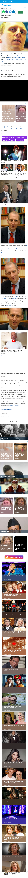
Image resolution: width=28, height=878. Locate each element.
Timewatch (3, 298)
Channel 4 (11, 300)
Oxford (23, 57)
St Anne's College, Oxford (17, 129)
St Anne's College (17, 57)
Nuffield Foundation (13, 405)
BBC (17, 296)
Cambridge (16, 55)
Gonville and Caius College (20, 249)
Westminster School (6, 249)
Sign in (21, 12)
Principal (9, 57)
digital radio (8, 305)
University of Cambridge (12, 59)
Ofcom (7, 382)
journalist (6, 127)
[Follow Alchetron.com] (14, 559)
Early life (5, 140)
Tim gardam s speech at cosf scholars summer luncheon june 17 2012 (14, 138)
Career (12, 140)
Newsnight (14, 298)
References (20, 140)
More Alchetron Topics (6, 409)
